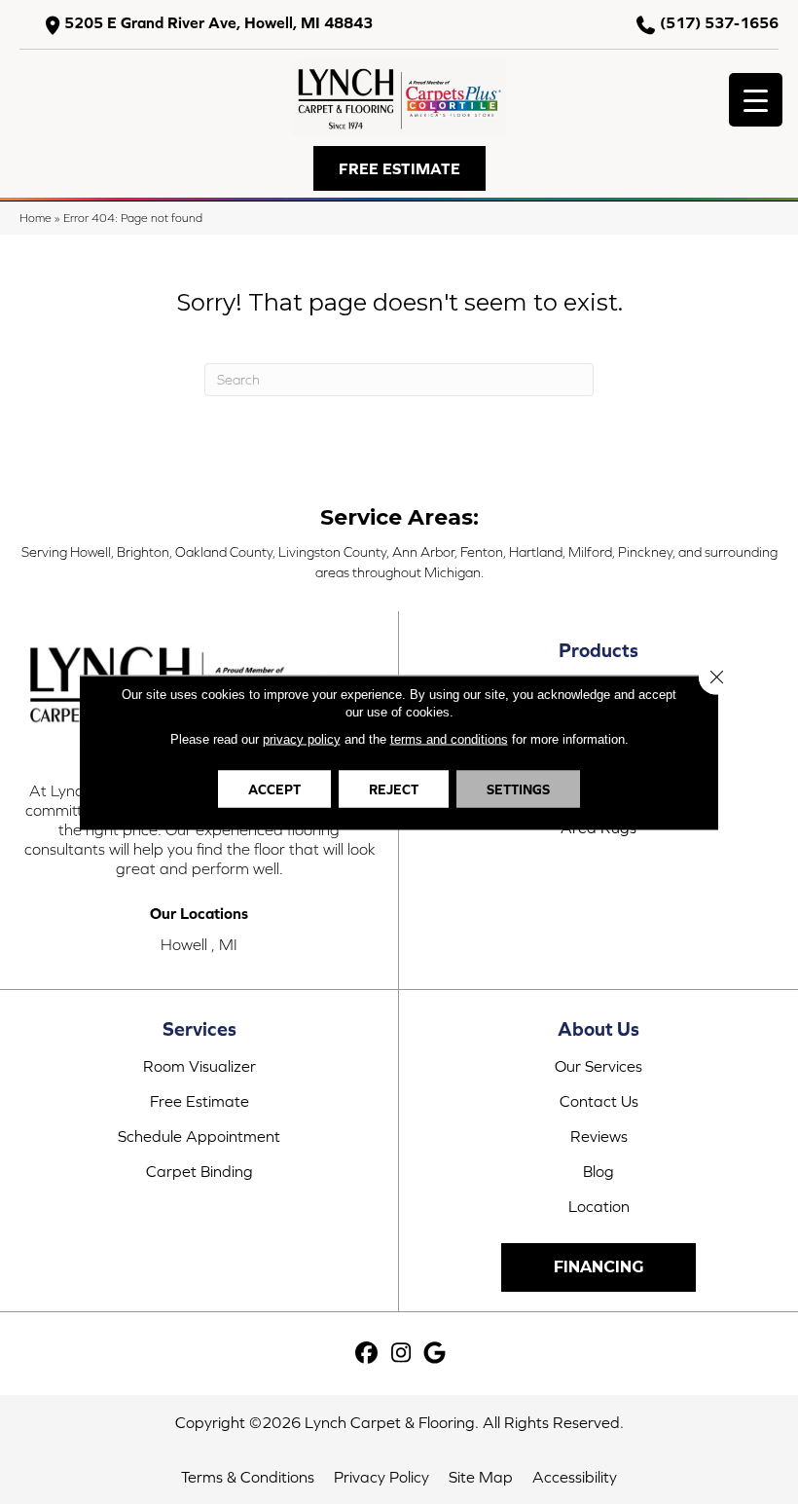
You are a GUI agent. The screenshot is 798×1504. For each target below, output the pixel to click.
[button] (399, 168)
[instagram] (401, 1353)
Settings (518, 788)
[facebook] (367, 1353)
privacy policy (302, 738)
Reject (393, 788)
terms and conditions (449, 738)
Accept (274, 788)
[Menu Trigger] (755, 100)
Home (35, 217)
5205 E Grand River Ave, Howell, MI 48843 (218, 23)
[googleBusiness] (435, 1353)
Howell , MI (199, 944)
